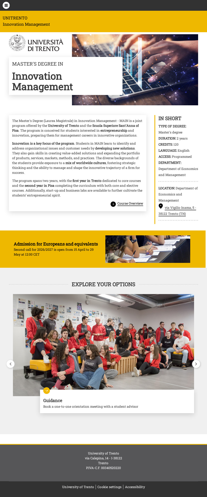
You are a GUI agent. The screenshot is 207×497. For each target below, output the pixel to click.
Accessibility (135, 487)
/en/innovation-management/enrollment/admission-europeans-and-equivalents (102, 249)
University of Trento (78, 487)
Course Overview (130, 203)
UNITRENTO (15, 17)
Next (196, 364)
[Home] (36, 43)
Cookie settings (109, 487)
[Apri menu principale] (6, 5)
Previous (10, 364)
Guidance (117, 401)
